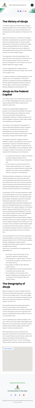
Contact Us (22, 383)
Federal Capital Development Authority (17, 5)
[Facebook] (18, 11)
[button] (32, 10)
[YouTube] (25, 11)
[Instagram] (20, 11)
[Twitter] (23, 11)
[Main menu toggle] (32, 5)
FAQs (17, 383)
